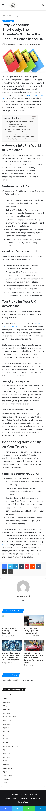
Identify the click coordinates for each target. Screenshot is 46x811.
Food (5, 735)
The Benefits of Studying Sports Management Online (33, 630)
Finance (6, 731)
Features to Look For (15, 124)
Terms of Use (23, 802)
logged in (15, 680)
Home (6, 16)
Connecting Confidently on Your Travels (20, 136)
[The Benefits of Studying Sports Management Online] (34, 620)
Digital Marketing (9, 717)
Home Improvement (10, 746)
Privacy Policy (35, 798)
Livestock (7, 757)
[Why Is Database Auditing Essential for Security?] (12, 620)
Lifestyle (6, 753)
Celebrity (6, 713)
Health (5, 742)
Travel (5, 783)
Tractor (6, 779)
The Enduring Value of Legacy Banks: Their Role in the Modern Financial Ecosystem (11, 656)
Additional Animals (10, 695)
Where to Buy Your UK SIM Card (22, 134)
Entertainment (8, 724)
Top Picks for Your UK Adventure (17, 129)
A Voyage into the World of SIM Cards (19, 122)
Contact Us (16, 798)
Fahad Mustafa (10, 44)
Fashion (6, 728)
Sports (5, 772)
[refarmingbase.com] (13, 5)
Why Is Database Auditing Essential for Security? (11, 630)
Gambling (6, 739)
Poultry (6, 764)
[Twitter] (10, 566)
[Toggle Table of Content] (32, 118)
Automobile (7, 702)
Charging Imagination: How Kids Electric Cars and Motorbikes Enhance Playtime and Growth (34, 657)
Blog (5, 706)
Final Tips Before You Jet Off (17, 139)
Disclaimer (25, 798)
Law (4, 750)
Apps (5, 698)
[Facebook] (4, 566)
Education (7, 720)
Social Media (8, 768)
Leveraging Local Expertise (19, 132)
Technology (14, 16)
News (5, 761)
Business (6, 709)
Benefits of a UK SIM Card (17, 127)
